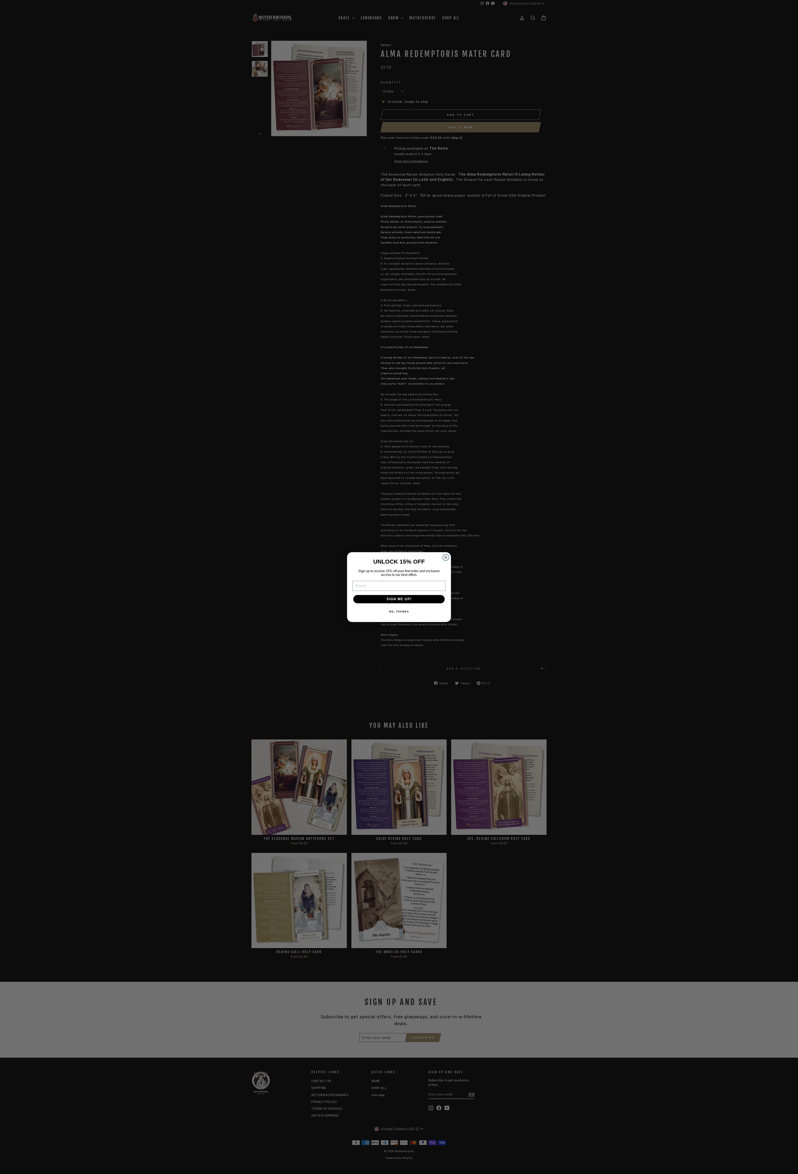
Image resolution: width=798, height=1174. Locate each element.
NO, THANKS (399, 611)
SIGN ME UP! (399, 599)
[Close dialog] (446, 557)
